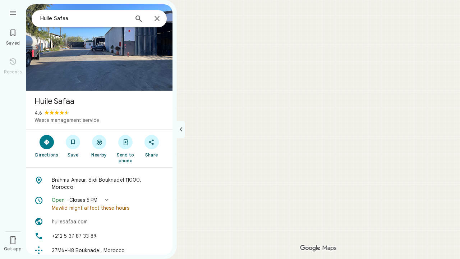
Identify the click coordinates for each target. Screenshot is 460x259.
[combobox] (84, 18)
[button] (99, 204)
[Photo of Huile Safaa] (99, 47)
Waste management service (66, 120)
